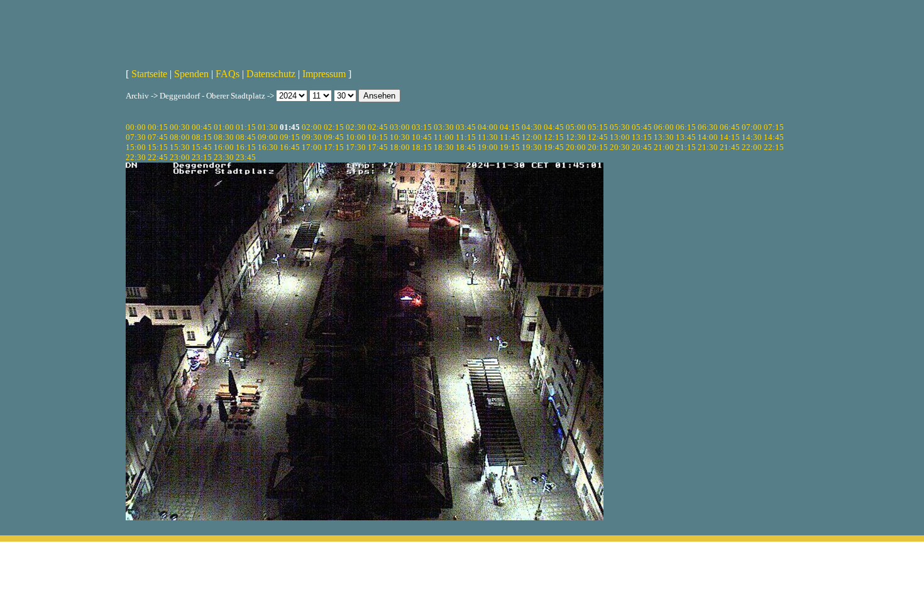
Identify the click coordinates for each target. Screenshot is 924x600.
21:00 (664, 147)
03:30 (444, 127)
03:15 (422, 127)
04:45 (554, 127)
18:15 (422, 147)
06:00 (664, 127)
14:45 (774, 137)
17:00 (312, 147)
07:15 (774, 127)
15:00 (136, 147)
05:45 (642, 127)
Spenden (191, 73)
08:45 (246, 137)
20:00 (576, 147)
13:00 (620, 137)
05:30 (620, 127)
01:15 (246, 127)
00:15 (158, 127)
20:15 (598, 147)
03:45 (466, 127)
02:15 (334, 127)
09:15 (290, 137)
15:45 (202, 147)
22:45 (158, 157)
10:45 (422, 137)
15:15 (158, 147)
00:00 (136, 127)
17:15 (334, 147)
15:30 (180, 147)
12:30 (576, 137)
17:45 (378, 147)
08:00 (180, 137)
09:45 (334, 137)
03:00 (400, 127)
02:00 (312, 127)
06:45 (730, 127)
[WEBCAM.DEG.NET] (462, 29)
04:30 (532, 127)
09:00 (268, 137)
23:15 (202, 157)
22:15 (774, 147)
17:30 (356, 147)
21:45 (730, 147)
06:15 (686, 127)
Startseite (149, 73)
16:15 (246, 147)
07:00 (752, 127)
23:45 (246, 157)
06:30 (708, 127)
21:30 (708, 147)
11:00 (444, 137)
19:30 (532, 147)
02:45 (378, 127)
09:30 (312, 137)
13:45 (686, 137)
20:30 (620, 147)
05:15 (598, 127)
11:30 (488, 137)
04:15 (510, 127)
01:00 (224, 127)
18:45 (466, 147)
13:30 (664, 137)
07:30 (136, 137)
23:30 (224, 157)
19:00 (488, 147)
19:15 (510, 147)
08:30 (224, 137)
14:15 (730, 137)
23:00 (180, 157)
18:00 (400, 147)
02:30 (356, 127)
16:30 (268, 147)
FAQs (227, 73)
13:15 (642, 137)
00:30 (180, 127)
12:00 (532, 137)
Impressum (324, 73)
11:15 (466, 137)
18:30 (444, 147)
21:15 (686, 147)
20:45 (642, 147)
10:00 (356, 137)
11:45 (510, 137)
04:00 (488, 127)
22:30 (136, 157)
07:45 (158, 137)
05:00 (576, 127)
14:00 (708, 137)
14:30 (752, 137)
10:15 (378, 137)
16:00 (224, 147)
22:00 (752, 147)
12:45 (598, 137)
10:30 (400, 137)
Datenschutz (270, 73)
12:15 (554, 137)
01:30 (268, 127)
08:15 (202, 137)
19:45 (554, 147)
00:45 (202, 127)
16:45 (290, 147)
